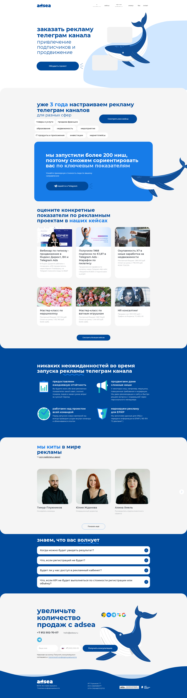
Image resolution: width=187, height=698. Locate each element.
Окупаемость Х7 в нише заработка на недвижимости (131, 254)
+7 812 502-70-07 (47, 632)
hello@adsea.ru (71, 633)
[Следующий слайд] (181, 491)
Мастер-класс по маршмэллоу (51, 312)
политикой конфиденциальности (63, 657)
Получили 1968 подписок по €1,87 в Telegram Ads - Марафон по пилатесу (92, 257)
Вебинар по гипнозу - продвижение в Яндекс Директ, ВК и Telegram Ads (54, 255)
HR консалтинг (128, 310)
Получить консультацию (100, 648)
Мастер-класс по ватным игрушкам (91, 312)
